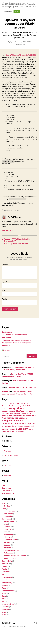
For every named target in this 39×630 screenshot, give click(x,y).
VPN (15, 431)
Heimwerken (17, 413)
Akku (3, 404)
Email (4, 290)
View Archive (7, 230)
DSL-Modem (5, 409)
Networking (8, 534)
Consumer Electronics (10, 550)
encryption (15, 408)
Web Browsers (11, 540)
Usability (5, 607)
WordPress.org (8, 493)
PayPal (17, 424)
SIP (33, 424)
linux (29, 413)
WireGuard (20, 431)
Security (7, 542)
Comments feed (8, 491)
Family (4, 569)
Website (4, 299)
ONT (25, 421)
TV (3, 601)
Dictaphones (9, 553)
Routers (8, 537)
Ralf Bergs (16, 42)
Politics (5, 585)
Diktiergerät (20, 406)
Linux (6, 524)
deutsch (5, 564)
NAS (34, 415)
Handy (11, 413)
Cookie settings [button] (7, 11)
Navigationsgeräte (17, 418)
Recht (4, 588)
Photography (7, 583)
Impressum (6, 337)
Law (3, 580)
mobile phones (7, 416)
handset (5, 413)
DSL (29, 406)
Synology (22, 428)
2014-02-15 (27, 42)
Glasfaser (20, 411)
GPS (26, 411)
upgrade (4, 431)
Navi (4, 418)
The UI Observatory (11, 455)
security (25, 423)
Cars (4, 509)
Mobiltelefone (17, 416)
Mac (5, 532)
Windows (7, 548)
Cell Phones (8, 514)
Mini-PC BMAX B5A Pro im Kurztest (22, 387)
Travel (4, 599)
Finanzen (5, 572)
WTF (4, 615)
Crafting (7, 506)
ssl (32, 426)
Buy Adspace (7, 332)
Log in (4, 485)
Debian (26, 404)
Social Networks (8, 591)
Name (4, 282)
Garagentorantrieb (8, 411)
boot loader (19, 404)
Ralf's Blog (11, 623)
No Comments (20, 45)
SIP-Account (6, 426)
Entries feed (6, 488)
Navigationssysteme (12, 420)
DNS (24, 406)
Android (7, 404)
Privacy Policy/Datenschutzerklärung (16, 340)
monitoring (27, 416)
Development (9, 521)
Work (4, 612)
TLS (30, 429)
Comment (5, 265)
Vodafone (10, 431)
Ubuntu (8, 529)
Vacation (5, 609)
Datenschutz (7, 561)
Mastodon (7, 475)
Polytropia (7, 451)
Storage (7, 545)
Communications (8, 511)
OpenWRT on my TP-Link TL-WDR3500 (21, 55)
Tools (4, 593)
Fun (3, 574)
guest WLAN (8, 210)
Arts (3, 503)
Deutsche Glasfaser (9, 406)
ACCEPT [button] (17, 11)
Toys (4, 596)
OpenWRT (16, 210)
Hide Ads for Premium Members (14, 335)
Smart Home (17, 426)
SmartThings (27, 426)
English (5, 566)
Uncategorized (8, 604)
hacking (32, 411)
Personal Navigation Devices (15, 556)
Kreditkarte (23, 413)
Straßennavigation (8, 429)
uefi (32, 429)
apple (12, 404)
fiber (24, 409)
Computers (6, 519)
